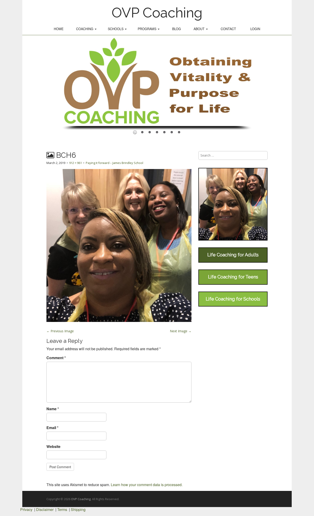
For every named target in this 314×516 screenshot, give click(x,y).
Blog (176, 28)
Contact (228, 28)
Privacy (26, 509)
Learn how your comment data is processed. (147, 484)
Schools (116, 28)
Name (52, 408)
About (200, 28)
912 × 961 (75, 163)
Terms (62, 509)
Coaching (85, 28)
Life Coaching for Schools (233, 299)
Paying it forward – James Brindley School (114, 163)
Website (53, 446)
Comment (56, 357)
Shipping (78, 509)
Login (255, 28)
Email (52, 427)
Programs (147, 28)
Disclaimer (45, 509)
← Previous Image (60, 331)
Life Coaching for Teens (233, 277)
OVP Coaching (157, 13)
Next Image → (180, 331)
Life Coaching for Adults (233, 255)
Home (58, 28)
